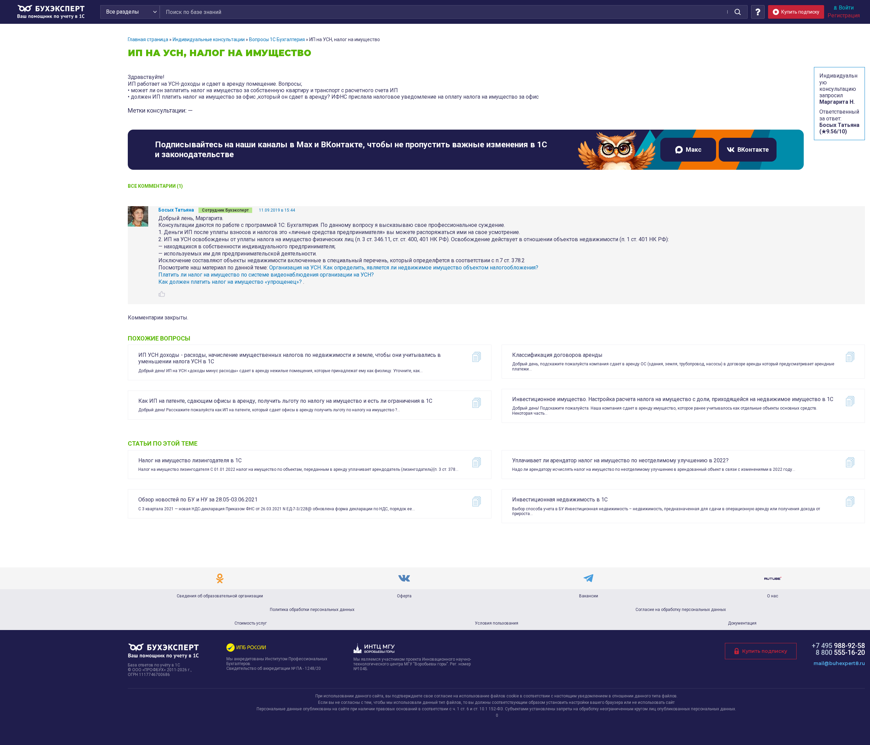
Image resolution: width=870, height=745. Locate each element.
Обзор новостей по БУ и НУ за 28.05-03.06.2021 (198, 499)
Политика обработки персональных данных (312, 609)
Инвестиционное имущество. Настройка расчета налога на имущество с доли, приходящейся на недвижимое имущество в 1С (672, 399)
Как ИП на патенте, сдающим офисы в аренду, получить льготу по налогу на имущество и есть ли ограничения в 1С (285, 401)
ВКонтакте (753, 149)
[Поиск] (737, 12)
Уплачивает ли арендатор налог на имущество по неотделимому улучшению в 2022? (620, 460)
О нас (772, 596)
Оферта (404, 596)
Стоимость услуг (250, 623)
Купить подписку (764, 651)
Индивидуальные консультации (209, 39)
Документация (742, 623)
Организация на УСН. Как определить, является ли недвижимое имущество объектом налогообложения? (403, 267)
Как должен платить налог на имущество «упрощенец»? (230, 282)
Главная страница (148, 39)
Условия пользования (496, 623)
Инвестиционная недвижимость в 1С (560, 499)
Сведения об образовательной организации (220, 596)
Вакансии (588, 596)
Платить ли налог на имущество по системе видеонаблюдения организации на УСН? (266, 274)
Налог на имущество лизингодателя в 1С (190, 460)
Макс (693, 149)
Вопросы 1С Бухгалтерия (277, 39)
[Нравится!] (161, 294)
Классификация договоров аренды (557, 355)
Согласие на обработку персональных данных (681, 609)
